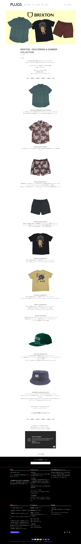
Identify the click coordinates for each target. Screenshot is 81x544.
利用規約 (36, 541)
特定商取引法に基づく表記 (48, 541)
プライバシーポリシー (31, 541)
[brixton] (40, 108)
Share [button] (23, 57)
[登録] (49, 463)
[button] (29, 5)
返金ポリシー (24, 541)
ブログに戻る (41, 454)
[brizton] (40, 352)
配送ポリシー (41, 541)
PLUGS (14, 541)
